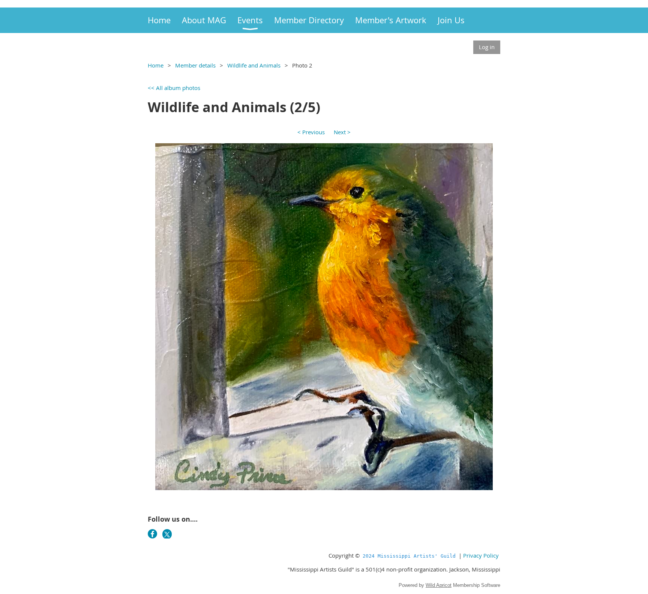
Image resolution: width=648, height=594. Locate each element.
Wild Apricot (439, 585)
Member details (195, 65)
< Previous (311, 132)
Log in (487, 47)
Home (156, 65)
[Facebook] (152, 533)
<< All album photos (174, 88)
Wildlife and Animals (253, 65)
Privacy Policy (481, 555)
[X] (167, 533)
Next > (342, 132)
